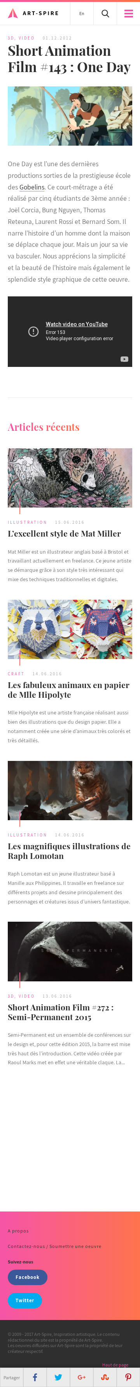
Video (27, 38)
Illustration (27, 522)
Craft (16, 673)
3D (11, 38)
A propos (18, 1231)
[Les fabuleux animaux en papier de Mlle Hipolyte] (70, 630)
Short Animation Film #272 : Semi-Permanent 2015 (61, 1012)
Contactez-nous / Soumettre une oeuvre (55, 1246)
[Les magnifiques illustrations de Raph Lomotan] (70, 791)
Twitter (25, 1300)
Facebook (28, 1277)
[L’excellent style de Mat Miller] (70, 478)
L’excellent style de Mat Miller (64, 533)
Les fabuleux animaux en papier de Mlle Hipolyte (69, 689)
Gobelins (31, 186)
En (81, 13)
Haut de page (115, 1365)
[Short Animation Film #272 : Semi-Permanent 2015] (70, 952)
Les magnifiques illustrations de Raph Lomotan (69, 850)
